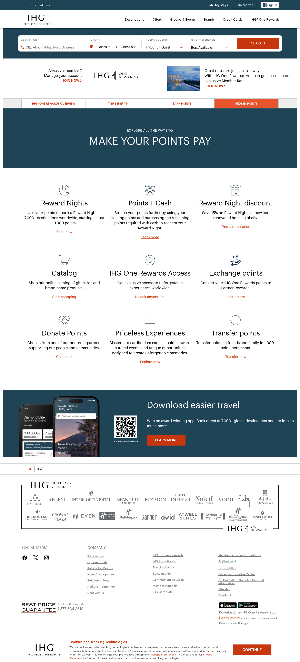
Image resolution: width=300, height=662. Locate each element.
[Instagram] (46, 558)
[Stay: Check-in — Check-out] (113, 47)
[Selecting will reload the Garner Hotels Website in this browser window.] (149, 516)
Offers (157, 19)
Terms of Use (227, 568)
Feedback (225, 595)
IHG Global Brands (100, 568)
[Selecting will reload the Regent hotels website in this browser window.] (57, 498)
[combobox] (54, 47)
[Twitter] (36, 558)
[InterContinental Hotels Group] (35, 19)
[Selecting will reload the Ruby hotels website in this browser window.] (244, 498)
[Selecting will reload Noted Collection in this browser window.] (204, 498)
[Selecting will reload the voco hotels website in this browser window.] (225, 498)
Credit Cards (232, 19)
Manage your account (63, 75)
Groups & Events (183, 19)
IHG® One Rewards (265, 19)
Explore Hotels (97, 562)
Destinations (134, 19)
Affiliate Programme (101, 586)
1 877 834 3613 (70, 608)
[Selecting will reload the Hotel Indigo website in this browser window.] (180, 498)
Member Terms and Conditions (239, 555)
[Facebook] (25, 558)
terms (210, 650)
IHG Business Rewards (168, 555)
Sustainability (162, 573)
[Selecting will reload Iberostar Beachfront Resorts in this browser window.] (37, 516)
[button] (270, 5)
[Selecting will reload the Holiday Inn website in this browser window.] (128, 516)
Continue (252, 650)
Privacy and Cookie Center (236, 574)
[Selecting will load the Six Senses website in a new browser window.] (35, 498)
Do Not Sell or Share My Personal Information (241, 581)
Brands (209, 19)
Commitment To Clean (168, 579)
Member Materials (165, 586)
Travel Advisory (163, 567)
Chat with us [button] (40, 5)
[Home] (29, 469)
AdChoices (225, 561)
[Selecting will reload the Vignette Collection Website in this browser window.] (128, 498)
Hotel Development (100, 574)
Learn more (229, 617)
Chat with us (95, 592)
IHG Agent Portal (98, 580)
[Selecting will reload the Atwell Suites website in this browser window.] (188, 516)
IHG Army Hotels (164, 561)
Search (258, 43)
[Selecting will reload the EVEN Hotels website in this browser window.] (84, 516)
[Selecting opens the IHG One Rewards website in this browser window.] (248, 528)
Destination (29, 39)
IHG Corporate (163, 592)
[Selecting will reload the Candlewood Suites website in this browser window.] (262, 516)
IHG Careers (95, 556)
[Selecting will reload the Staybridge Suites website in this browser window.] (213, 516)
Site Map (224, 589)
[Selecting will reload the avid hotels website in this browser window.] (168, 516)
